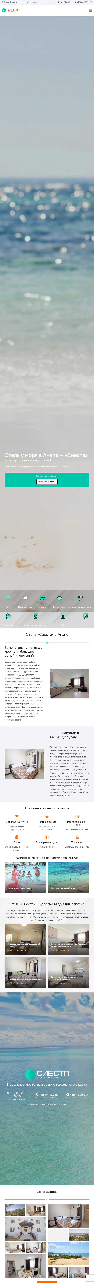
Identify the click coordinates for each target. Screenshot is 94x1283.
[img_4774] (58, 1272)
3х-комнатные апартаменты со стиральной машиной (64, 978)
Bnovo (87, 487)
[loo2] (10, 10)
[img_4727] (79, 1235)
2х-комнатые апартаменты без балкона (25, 979)
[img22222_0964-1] (68, 1253)
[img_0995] (25, 1229)
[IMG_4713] (79, 1272)
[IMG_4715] (68, 1216)
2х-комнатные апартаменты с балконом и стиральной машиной (68, 945)
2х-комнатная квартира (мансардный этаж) (23, 945)
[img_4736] (15, 1247)
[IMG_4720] (36, 1210)
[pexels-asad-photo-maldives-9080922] (58, 1235)
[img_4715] (36, 1247)
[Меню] (90, 10)
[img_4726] (15, 1210)
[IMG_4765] (25, 1266)
